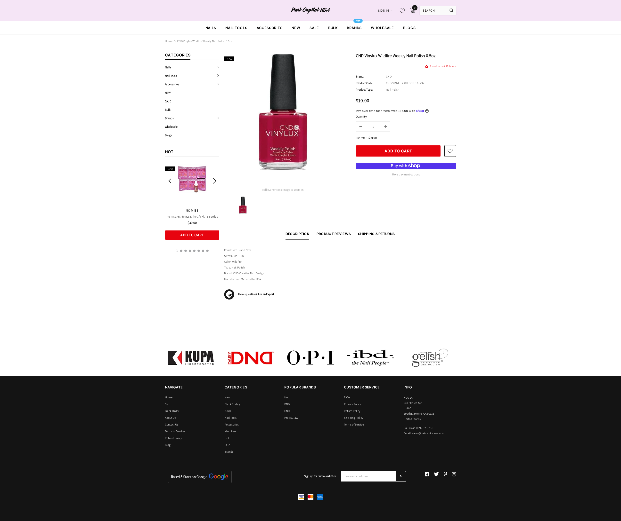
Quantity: (361, 116)
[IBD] (370, 357)
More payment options (406, 174)
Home (168, 41)
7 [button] (203, 251)
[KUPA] (191, 357)
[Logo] (310, 10)
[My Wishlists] (401, 10)
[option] (192, 202)
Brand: (360, 76)
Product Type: (364, 89)
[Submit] (401, 476)
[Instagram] (454, 474)
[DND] (251, 357)
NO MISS (192, 210)
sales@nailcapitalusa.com (428, 433)
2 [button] (181, 251)
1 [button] (177, 251)
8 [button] (207, 251)
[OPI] (310, 357)
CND (389, 76)
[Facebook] (427, 474)
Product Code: (365, 83)
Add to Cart (192, 235)
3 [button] (185, 251)
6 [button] (198, 251)
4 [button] (190, 251)
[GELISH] (430, 357)
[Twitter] (436, 474)
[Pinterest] (445, 474)
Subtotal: (361, 138)
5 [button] (194, 251)
